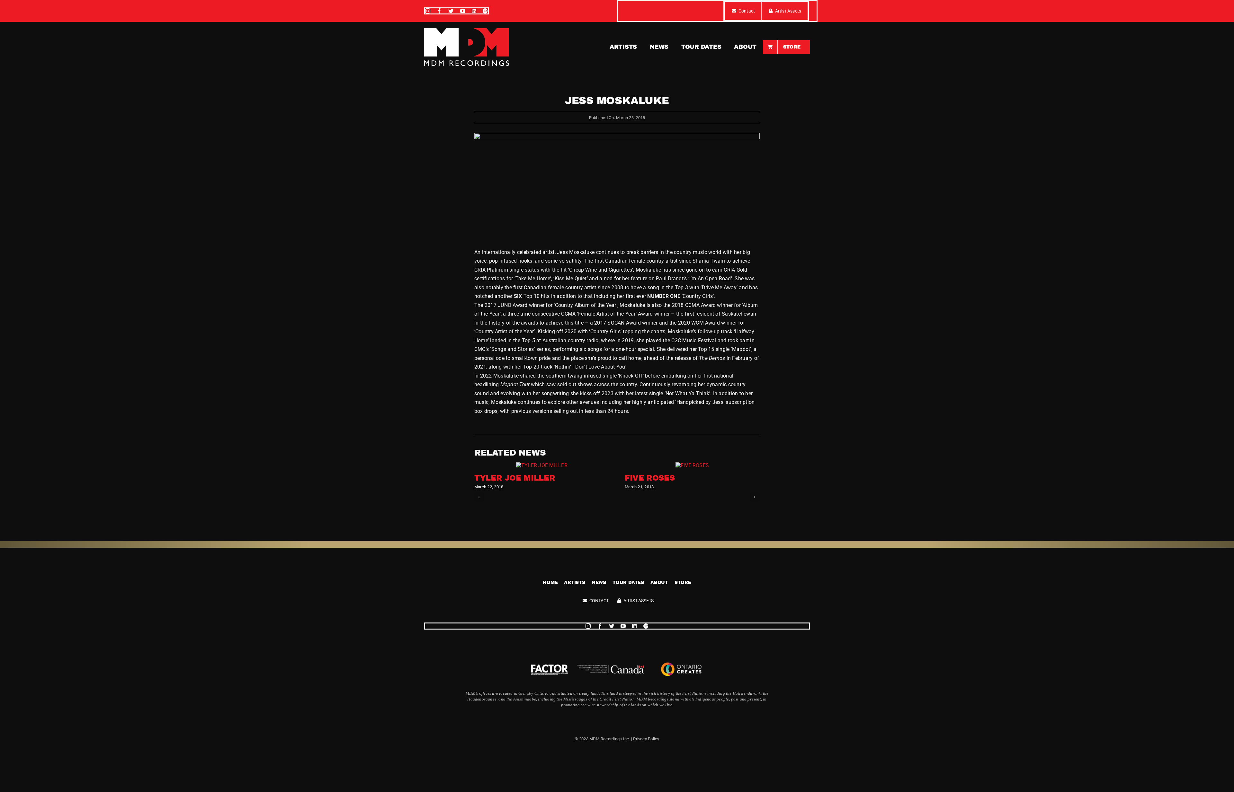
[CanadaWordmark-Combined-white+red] (610, 667)
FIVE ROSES (650, 478)
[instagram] (427, 10)
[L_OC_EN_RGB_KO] (681, 661)
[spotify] (485, 10)
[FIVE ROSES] (692, 465)
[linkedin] (474, 10)
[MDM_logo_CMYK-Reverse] (466, 31)
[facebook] (439, 10)
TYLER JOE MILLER (514, 478)
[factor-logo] (549, 665)
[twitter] (450, 10)
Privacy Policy (646, 738)
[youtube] (462, 10)
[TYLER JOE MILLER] (542, 465)
